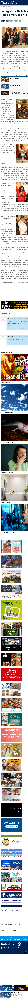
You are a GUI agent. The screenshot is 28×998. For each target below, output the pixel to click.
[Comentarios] (15, 21)
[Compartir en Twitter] (4, 21)
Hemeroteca (3, 939)
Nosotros (9, 939)
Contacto (19, 939)
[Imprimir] (9, 21)
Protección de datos (15, 947)
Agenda (24, 939)
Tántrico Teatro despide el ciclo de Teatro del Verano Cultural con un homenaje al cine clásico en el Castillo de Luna (11, 915)
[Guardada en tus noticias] (12, 21)
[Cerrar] (26, 993)
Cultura (3, 906)
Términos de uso (8, 947)
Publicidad (14, 939)
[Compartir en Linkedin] (7, 21)
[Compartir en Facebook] (2, 21)
